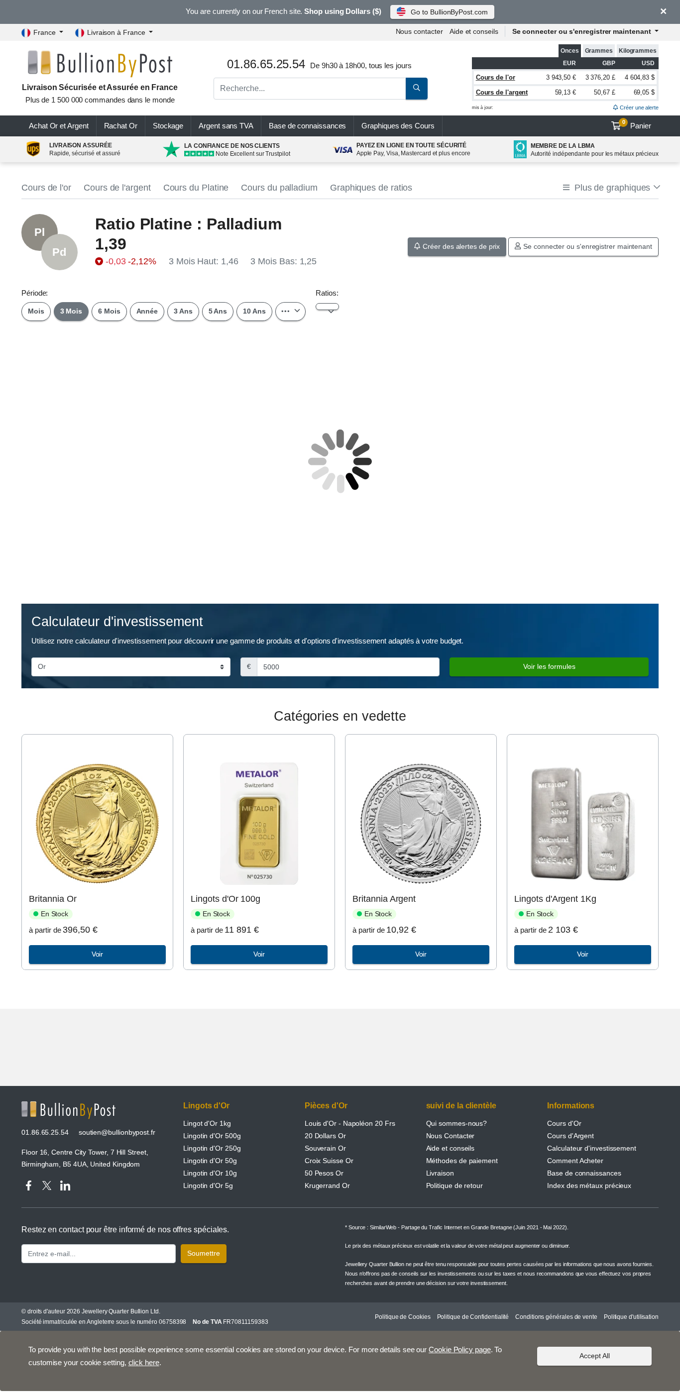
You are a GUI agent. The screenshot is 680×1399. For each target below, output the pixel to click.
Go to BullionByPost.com (449, 12)
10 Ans (254, 311)
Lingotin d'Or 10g (210, 1173)
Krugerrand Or (327, 1185)
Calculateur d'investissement (591, 1148)
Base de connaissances (307, 125)
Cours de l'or (495, 77)
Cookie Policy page (460, 1349)
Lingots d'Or (206, 1105)
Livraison (440, 1173)
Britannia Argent (384, 899)
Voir (98, 954)
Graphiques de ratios (371, 188)
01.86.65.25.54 (45, 1132)
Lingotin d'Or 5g (208, 1185)
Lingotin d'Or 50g (210, 1161)
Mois (36, 311)
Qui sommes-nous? (456, 1123)
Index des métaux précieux (589, 1185)
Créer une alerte (638, 107)
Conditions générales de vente (556, 1316)
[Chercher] (417, 89)
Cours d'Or (564, 1123)
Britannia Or (52, 899)
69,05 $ (644, 92)
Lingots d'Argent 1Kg (555, 899)
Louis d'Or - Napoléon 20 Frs (350, 1123)
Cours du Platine (196, 188)
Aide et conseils (474, 31)
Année (147, 311)
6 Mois (109, 311)
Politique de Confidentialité (473, 1316)
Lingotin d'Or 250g (212, 1148)
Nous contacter (419, 31)
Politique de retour (454, 1185)
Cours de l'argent (502, 92)
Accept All (594, 1356)
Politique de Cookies (402, 1316)
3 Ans (183, 311)
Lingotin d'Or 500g (212, 1136)
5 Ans (218, 311)
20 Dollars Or (325, 1136)
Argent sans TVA (226, 125)
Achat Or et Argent (59, 125)
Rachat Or (120, 125)
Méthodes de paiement (462, 1161)
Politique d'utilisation (631, 1316)
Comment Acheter (575, 1161)
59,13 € (565, 92)
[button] (611, 188)
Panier (637, 124)
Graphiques (397, 125)
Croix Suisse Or (329, 1161)
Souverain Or (325, 1148)
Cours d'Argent (570, 1136)
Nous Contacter (450, 1136)
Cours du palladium (279, 188)
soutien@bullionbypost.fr (117, 1132)
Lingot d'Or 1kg (207, 1123)
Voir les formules (549, 666)
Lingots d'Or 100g (225, 899)
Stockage (168, 125)
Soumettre (203, 1253)
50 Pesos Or (324, 1173)
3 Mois (71, 311)
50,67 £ (604, 92)
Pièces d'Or (326, 1105)
